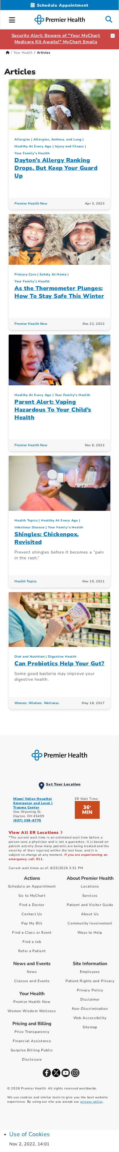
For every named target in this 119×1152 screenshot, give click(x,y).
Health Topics (26, 520)
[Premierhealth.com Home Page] (8, 52)
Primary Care (25, 274)
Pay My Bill (31, 923)
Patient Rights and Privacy (90, 981)
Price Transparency (31, 1031)
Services (90, 895)
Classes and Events (32, 981)
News (32, 971)
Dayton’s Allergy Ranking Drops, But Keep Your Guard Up (55, 168)
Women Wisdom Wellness (32, 1011)
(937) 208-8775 (27, 820)
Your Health (23, 52)
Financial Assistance (32, 1041)
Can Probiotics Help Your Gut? (59, 663)
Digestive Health (62, 656)
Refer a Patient (32, 951)
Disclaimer (90, 999)
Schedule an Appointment (32, 886)
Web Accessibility (90, 1018)
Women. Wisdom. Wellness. (37, 703)
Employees (90, 971)
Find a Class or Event (31, 932)
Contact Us (32, 914)
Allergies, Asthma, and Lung (58, 139)
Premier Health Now (30, 203)
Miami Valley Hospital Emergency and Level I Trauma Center (33, 803)
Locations (90, 886)
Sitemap (90, 1027)
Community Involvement (90, 923)
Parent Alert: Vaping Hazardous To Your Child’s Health (52, 409)
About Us (90, 914)
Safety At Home (53, 274)
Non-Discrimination (90, 1008)
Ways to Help (89, 932)
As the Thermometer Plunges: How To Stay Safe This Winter (59, 292)
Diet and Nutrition (29, 656)
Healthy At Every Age (32, 146)
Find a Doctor (31, 905)
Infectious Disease (29, 527)
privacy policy (91, 1102)
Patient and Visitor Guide (90, 905)
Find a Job (32, 941)
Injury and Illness (69, 146)
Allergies (22, 139)
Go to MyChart (31, 895)
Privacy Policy (90, 990)
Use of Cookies (29, 1134)
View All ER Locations (34, 832)
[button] (12, 19)
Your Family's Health (32, 153)
